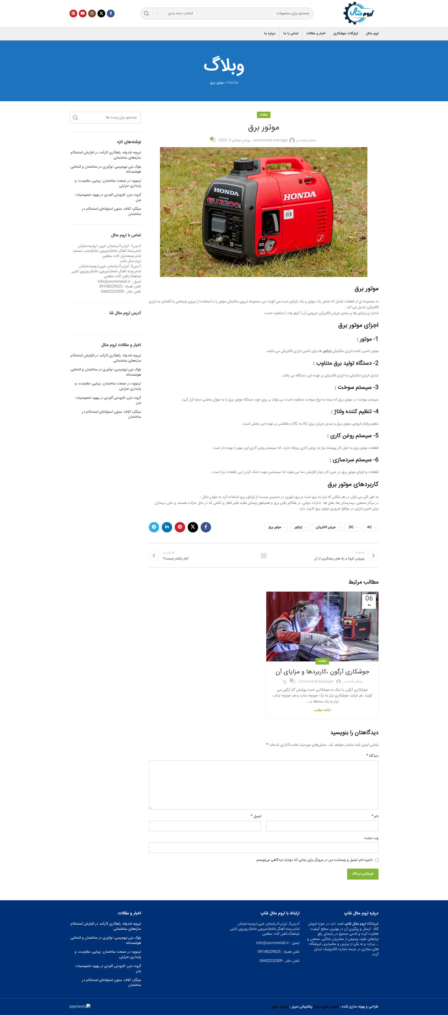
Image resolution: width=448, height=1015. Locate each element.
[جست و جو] (146, 13)
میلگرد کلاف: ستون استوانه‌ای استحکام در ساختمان (111, 212)
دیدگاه (372, 756)
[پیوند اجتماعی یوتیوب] (83, 13)
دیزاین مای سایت (326, 1007)
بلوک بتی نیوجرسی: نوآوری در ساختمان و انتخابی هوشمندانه (106, 170)
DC (351, 527)
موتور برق (367, 289)
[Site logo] (359, 14)
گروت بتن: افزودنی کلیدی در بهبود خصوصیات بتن (108, 198)
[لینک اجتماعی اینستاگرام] (92, 13)
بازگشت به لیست (264, 555)
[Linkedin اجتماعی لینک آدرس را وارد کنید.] (167, 527)
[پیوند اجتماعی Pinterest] (73, 13)
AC (369, 527)
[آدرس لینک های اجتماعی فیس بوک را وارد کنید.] (111, 13)
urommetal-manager (270, 140)
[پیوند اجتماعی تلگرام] (154, 527)
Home (233, 83)
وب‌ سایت (371, 838)
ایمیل (256, 816)
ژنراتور (327, 351)
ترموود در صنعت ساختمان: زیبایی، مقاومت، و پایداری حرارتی (108, 184)
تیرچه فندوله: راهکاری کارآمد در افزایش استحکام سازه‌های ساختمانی (106, 155)
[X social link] (101, 13)
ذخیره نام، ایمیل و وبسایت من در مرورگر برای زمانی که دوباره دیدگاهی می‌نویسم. (314, 860)
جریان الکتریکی (325, 527)
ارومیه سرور (279, 1007)
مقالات (264, 114)
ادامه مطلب (322, 710)
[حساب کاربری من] (69, 34)
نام (375, 816)
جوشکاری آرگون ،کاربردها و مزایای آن (322, 672)
